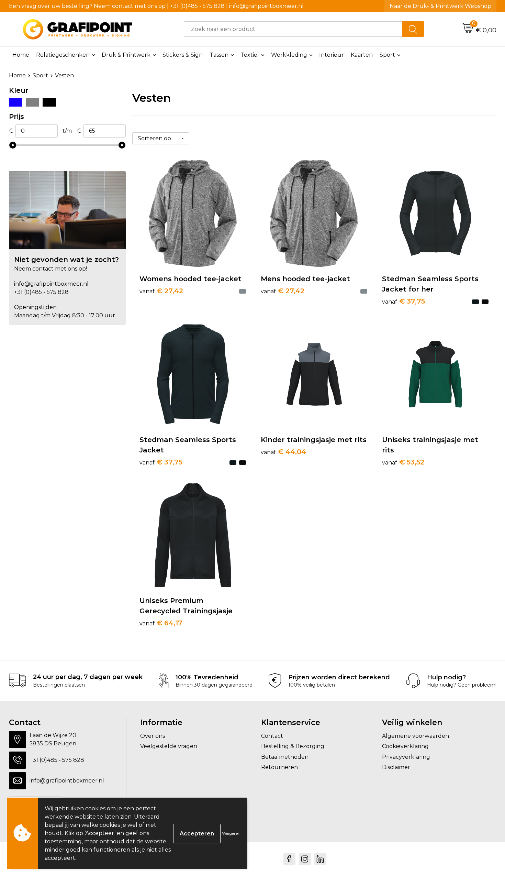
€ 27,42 (161, 291)
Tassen (219, 55)
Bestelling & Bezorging (292, 746)
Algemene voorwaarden (415, 736)
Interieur (331, 55)
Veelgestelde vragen (168, 746)
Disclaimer (396, 767)
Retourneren (279, 767)
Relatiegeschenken (63, 55)
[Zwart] (49, 102)
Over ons (152, 736)
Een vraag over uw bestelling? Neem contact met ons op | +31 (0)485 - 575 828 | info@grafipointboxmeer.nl (156, 6)
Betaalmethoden (284, 757)
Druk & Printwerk (126, 55)
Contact (272, 736)
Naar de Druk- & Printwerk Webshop (440, 6)
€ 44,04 (283, 452)
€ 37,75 (403, 301)
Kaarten (362, 55)
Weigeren (231, 833)
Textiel (249, 55)
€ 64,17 (160, 623)
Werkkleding (289, 55)
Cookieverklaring (405, 746)
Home (20, 55)
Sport (387, 55)
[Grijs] (32, 102)
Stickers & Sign (182, 55)
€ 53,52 (403, 462)
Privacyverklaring (406, 757)
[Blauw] (15, 102)
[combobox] (293, 29)
